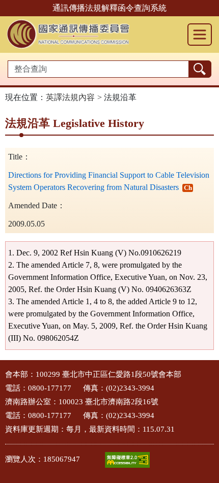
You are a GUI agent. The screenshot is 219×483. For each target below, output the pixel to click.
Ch (188, 187)
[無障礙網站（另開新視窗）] (127, 460)
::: (3, 371)
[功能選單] (199, 34)
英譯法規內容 (70, 97)
